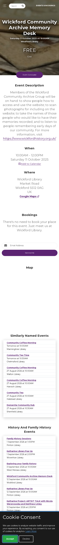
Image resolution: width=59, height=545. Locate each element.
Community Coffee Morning (21, 342)
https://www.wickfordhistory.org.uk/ (29, 138)
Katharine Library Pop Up (20, 451)
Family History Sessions (19, 438)
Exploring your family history (21, 463)
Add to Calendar (31, 163)
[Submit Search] (23, 6)
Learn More (30, 531)
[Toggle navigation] (4, 6)
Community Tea (15, 392)
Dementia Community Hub (21, 405)
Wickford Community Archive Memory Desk (29, 476)
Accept (10, 539)
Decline (26, 539)
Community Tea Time (18, 355)
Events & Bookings (45, 6)
